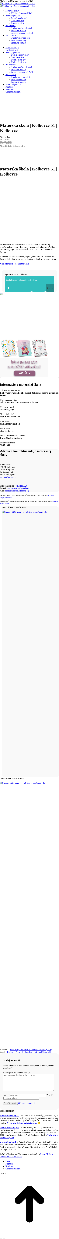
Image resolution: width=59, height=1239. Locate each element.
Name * (6, 1095)
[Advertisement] (29, 209)
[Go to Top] (29, 1233)
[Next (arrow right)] (4, 1238)
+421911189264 (21, 486)
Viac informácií (6, 264)
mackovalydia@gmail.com (18, 488)
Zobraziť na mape (8, 477)
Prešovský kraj (22, 1052)
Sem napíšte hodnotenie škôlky (16, 1072)
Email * (50, 1095)
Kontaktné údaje (22, 264)
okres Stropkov (16, 1049)
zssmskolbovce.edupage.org (17, 491)
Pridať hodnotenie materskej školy (37, 1049)
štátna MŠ (46, 1052)
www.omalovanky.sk (9, 1127)
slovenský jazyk (35, 1052)
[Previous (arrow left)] (1, 1238)
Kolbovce (11, 1052)
